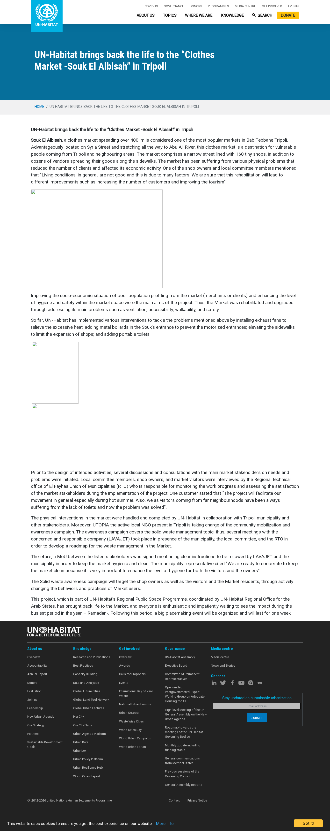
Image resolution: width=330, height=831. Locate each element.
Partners (33, 734)
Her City (78, 716)
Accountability (37, 665)
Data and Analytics (86, 683)
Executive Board (176, 665)
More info (165, 823)
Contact (174, 800)
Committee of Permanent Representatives (182, 676)
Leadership (35, 708)
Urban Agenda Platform (89, 734)
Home (39, 106)
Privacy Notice (197, 800)
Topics (170, 15)
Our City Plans (82, 725)
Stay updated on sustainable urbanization (257, 698)
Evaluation (34, 691)
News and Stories (223, 665)
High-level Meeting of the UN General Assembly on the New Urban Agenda (186, 714)
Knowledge (232, 15)
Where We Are (198, 15)
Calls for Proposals (132, 674)
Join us (32, 699)
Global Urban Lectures (88, 708)
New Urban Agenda (40, 716)
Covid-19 (151, 6)
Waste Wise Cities (131, 721)
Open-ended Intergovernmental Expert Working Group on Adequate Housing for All (185, 694)
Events (293, 6)
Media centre (245, 6)
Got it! (308, 823)
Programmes (218, 6)
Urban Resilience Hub (88, 767)
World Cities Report (86, 776)
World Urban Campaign (135, 738)
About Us (146, 15)
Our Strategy (35, 725)
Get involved (272, 6)
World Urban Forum (132, 747)
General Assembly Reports (183, 785)
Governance (174, 6)
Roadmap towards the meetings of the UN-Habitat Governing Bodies (184, 732)
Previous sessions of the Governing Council (182, 774)
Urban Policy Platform (88, 759)
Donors (196, 6)
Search (264, 15)
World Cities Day (130, 730)
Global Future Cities (86, 691)
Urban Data (80, 742)
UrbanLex (79, 750)
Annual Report (37, 674)
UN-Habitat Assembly (180, 657)
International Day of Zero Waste (136, 693)
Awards (124, 665)
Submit (256, 718)
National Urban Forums (135, 704)
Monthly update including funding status (182, 748)
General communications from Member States (182, 761)
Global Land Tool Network (91, 699)
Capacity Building (85, 674)
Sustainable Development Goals (45, 744)
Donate (288, 15)
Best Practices (83, 665)
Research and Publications (91, 657)
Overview (33, 657)
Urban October (129, 712)
